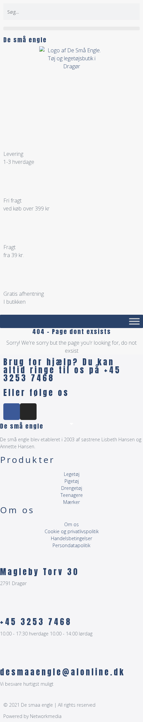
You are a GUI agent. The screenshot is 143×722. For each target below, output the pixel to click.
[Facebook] (11, 411)
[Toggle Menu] (134, 321)
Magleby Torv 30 (39, 572)
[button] (71, 28)
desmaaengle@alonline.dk (62, 672)
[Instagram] (28, 411)
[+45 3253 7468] (8, 607)
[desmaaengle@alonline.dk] (8, 657)
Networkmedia (46, 716)
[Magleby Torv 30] (8, 557)
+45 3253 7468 (36, 622)
